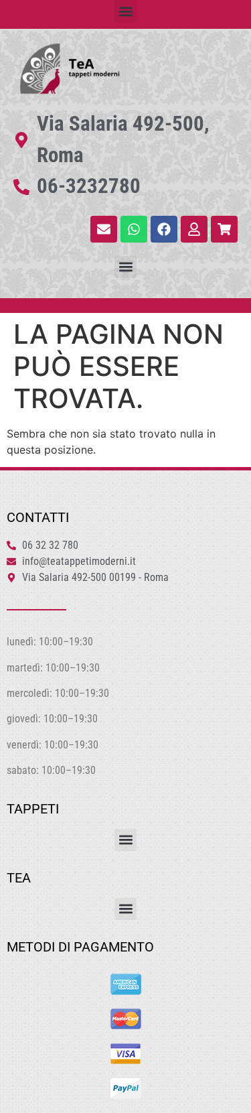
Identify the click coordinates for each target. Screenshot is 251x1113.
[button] (125, 11)
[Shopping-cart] (224, 229)
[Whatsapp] (133, 229)
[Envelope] (103, 229)
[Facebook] (164, 229)
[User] (194, 229)
